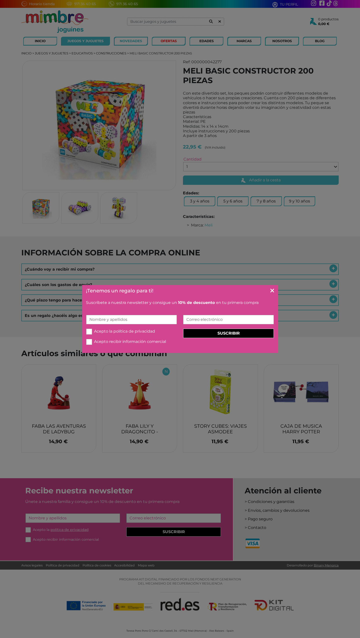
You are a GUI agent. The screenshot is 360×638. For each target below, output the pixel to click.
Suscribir (228, 333)
